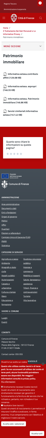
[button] (40, 18)
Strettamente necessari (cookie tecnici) (20, 386)
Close (43, 364)
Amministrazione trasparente (15, 9)
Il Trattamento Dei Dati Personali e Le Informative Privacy (19, 32)
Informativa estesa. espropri (22, 86)
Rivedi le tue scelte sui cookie (14, 361)
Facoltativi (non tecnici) (13, 405)
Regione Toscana (10, 3)
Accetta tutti (37, 433)
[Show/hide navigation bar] (4, 18)
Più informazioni (8, 381)
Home (5, 27)
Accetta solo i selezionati (13, 423)
